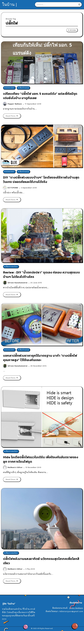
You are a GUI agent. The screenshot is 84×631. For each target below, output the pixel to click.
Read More (10, 116)
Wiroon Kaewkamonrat (18, 282)
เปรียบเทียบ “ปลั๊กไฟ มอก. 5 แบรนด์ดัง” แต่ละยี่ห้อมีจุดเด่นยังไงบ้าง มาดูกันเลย (40, 95)
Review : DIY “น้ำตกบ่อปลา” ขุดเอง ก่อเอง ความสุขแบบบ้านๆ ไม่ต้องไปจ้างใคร (41, 274)
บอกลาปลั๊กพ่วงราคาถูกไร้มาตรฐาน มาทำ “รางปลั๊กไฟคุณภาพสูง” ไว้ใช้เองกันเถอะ (40, 357)
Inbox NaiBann (76, 608)
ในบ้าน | (9, 4)
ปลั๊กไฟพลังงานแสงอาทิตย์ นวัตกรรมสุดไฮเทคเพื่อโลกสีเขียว (41, 560)
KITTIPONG (13, 188)
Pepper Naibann (15, 104)
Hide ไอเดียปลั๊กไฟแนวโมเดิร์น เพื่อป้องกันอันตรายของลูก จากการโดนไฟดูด (40, 459)
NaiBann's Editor (15, 467)
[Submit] (80, 4)
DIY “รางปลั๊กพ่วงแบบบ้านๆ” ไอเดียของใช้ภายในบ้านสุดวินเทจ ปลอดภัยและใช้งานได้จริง (41, 179)
